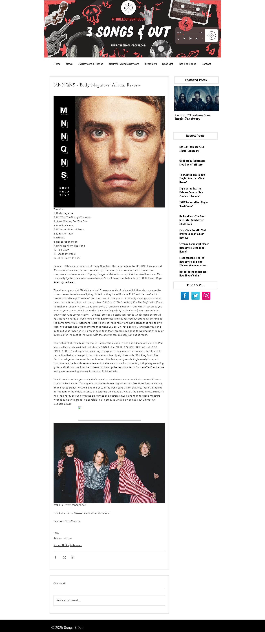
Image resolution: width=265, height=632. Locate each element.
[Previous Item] (180, 99)
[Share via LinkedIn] (73, 557)
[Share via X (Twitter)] (64, 557)
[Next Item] (213, 99)
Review (58, 538)
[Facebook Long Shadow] (185, 296)
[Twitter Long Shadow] (195, 296)
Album (68, 538)
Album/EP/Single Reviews (68, 545)
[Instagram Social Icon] (206, 296)
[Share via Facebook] (55, 557)
